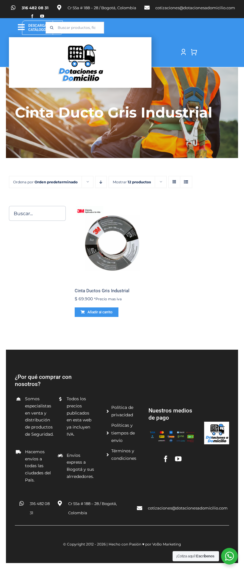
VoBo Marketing (166, 544)
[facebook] (32, 16)
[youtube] (42, 16)
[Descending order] (101, 182)
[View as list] (186, 182)
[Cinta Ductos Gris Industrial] (112, 243)
